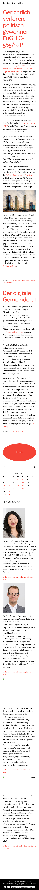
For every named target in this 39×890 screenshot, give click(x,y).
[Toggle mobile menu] (35, 3)
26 (23, 489)
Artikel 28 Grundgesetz (15, 332)
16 (9, 486)
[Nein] (37, 884)
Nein (8, 887)
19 (23, 486)
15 (4, 486)
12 (23, 483)
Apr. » (11, 495)
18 (18, 486)
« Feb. (5, 495)
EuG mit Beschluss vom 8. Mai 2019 (20, 175)
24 (13, 489)
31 (13, 492)
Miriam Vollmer (9, 266)
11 (18, 483)
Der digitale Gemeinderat (20, 297)
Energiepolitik (17, 280)
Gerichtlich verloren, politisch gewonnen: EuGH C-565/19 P (16, 29)
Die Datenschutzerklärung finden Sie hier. (23, 887)
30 (9, 492)
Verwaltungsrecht (8, 282)
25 (18, 489)
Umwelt (32, 280)
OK (5, 887)
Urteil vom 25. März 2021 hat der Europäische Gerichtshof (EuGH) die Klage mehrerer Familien (17, 69)
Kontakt (19, 452)
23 (9, 489)
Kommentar (25, 280)
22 (4, 489)
